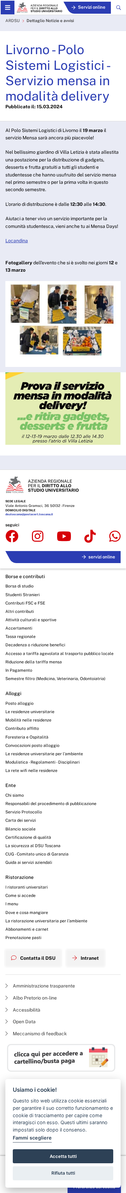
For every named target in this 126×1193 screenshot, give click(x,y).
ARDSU (12, 20)
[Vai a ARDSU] (39, 7)
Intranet (89, 958)
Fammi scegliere (32, 1138)
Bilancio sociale (20, 828)
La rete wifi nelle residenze (31, 770)
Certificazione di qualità (28, 837)
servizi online (101, 556)
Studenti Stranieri (22, 594)
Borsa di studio (19, 585)
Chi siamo (14, 795)
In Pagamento (18, 670)
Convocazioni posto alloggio (32, 745)
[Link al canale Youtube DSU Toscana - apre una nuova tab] (64, 537)
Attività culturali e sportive (30, 619)
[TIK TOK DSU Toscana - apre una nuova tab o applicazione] (90, 537)
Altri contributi (19, 611)
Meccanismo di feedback (39, 1033)
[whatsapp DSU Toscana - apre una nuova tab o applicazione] (115, 537)
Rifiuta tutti (63, 1173)
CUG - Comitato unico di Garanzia (37, 853)
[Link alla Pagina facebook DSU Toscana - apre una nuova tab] (11, 537)
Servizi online (92, 7)
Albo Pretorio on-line (34, 998)
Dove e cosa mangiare (26, 912)
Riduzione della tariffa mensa (33, 661)
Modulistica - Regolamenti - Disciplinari (42, 762)
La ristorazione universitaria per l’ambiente (46, 920)
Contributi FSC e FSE (25, 603)
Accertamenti (18, 628)
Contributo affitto (22, 728)
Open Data (24, 1021)
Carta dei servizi (20, 820)
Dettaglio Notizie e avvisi (50, 20)
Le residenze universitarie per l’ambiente (44, 753)
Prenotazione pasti (23, 937)
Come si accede (20, 895)
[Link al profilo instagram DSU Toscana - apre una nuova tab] (37, 537)
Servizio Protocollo (23, 811)
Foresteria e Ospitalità (26, 737)
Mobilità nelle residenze (28, 719)
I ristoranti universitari (26, 887)
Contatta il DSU (37, 958)
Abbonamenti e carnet (26, 929)
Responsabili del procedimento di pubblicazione (50, 803)
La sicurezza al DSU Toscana (32, 845)
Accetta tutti (63, 1156)
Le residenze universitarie (29, 711)
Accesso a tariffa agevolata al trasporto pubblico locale (59, 653)
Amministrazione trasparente (43, 985)
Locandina (16, 240)
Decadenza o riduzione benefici (35, 644)
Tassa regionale (20, 636)
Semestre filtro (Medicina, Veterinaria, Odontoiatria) (55, 678)
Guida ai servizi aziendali (28, 862)
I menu (11, 903)
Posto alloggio (19, 703)
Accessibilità (26, 1010)
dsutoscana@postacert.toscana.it (29, 514)
